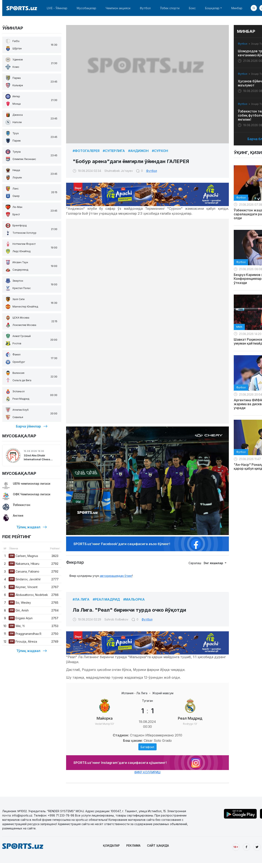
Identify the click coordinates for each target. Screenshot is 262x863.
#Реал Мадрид (106, 599)
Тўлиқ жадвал (28, 527)
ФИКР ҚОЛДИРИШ (147, 772)
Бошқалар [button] (212, 8)
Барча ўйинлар (28, 426)
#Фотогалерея (86, 151)
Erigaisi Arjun (21, 618)
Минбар (236, 8)
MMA (239, 326)
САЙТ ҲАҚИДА (158, 845)
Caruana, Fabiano (24, 571)
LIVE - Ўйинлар (57, 8)
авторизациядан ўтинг (116, 575)
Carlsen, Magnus (24, 556)
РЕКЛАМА (133, 845)
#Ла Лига (81, 599)
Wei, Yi (17, 626)
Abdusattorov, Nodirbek (29, 595)
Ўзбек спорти (170, 8)
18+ (235, 846)
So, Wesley (20, 602)
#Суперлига (114, 151)
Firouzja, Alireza (23, 641)
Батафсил (147, 747)
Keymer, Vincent (23, 587)
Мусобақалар (86, 8)
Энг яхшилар (213, 563)
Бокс (192, 8)
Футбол (145, 8)
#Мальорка (134, 599)
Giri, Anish (19, 610)
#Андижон (138, 151)
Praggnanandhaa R (25, 633)
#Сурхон (160, 151)
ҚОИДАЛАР (111, 845)
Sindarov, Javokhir (25, 579)
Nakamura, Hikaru (24, 563)
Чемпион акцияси (118, 8)
